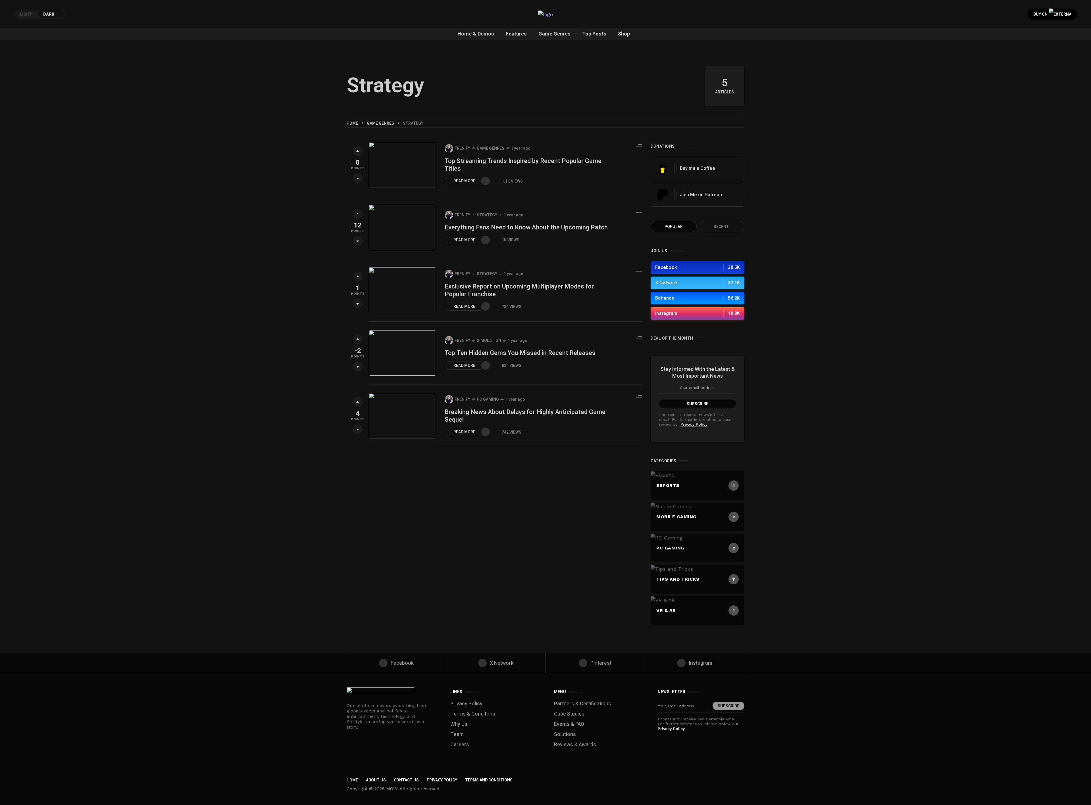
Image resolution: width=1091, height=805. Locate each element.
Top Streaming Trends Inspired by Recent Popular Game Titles (523, 164)
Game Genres (380, 123)
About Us (376, 780)
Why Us (458, 724)
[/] (697, 267)
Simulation (489, 341)
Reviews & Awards (575, 744)
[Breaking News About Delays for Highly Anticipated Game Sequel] (402, 415)
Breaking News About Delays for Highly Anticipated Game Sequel (525, 415)
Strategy (487, 215)
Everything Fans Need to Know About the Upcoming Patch (526, 227)
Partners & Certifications (582, 704)
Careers (459, 744)
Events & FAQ (569, 724)
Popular (674, 227)
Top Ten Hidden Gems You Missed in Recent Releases (520, 352)
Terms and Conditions (489, 780)
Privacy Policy (693, 424)
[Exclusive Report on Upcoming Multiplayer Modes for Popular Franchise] (402, 290)
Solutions (565, 734)
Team (457, 734)
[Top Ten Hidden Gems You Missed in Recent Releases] (402, 353)
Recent (721, 227)
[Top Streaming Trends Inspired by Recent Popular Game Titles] (402, 164)
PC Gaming (488, 399)
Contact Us (406, 780)
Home (352, 123)
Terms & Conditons (472, 714)
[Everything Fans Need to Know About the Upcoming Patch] (402, 227)
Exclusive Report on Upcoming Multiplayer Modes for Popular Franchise (519, 290)
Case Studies (569, 714)
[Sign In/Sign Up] (1068, 65)
